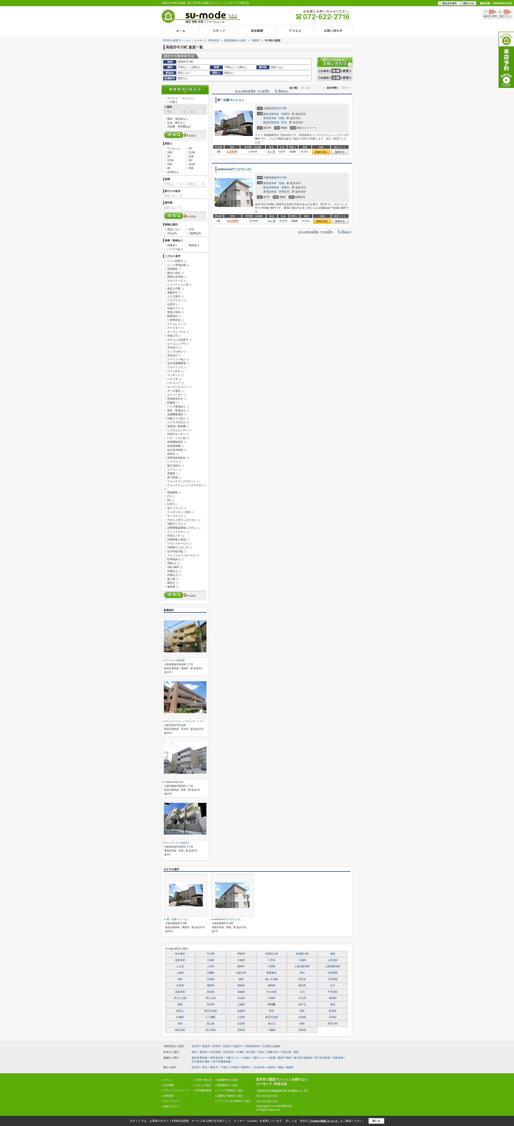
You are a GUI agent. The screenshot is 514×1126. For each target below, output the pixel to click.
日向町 (333, 1017)
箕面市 (237, 1046)
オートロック (176, 515)
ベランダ (174, 379)
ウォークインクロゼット (183, 481)
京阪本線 (338, 1057)
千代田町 (332, 992)
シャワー (174, 461)
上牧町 (180, 972)
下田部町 (332, 979)
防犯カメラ (175, 535)
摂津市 (216, 1046)
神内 (302, 972)
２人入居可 (175, 296)
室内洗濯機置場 (178, 363)
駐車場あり (175, 559)
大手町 (272, 960)
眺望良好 (174, 316)
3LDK (192, 164)
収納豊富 (174, 492)
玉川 (302, 992)
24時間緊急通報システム (183, 527)
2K (168, 156)
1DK (169, 152)
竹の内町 (271, 992)
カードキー (175, 327)
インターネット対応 (180, 512)
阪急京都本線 (271, 113)
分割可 (172, 304)
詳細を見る (321, 152)
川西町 (272, 966)
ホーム (167, 1079)
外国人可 (174, 335)
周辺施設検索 (203, 1090)
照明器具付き (176, 398)
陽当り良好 (175, 272)
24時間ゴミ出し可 (179, 547)
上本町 (211, 966)
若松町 (302, 1030)
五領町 (211, 979)
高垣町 (211, 992)
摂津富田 (284, 191)
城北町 (302, 985)
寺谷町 (241, 998)
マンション (188, 98)
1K (190, 148)
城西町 (211, 985)
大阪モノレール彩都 (263, 1057)
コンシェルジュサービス (183, 555)
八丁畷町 (210, 1017)
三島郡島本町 (252, 1046)
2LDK (170, 160)
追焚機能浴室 (176, 441)
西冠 (332, 1004)
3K (190, 160)
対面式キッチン (178, 434)
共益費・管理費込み (179, 126)
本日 (191, 229)
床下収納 (174, 477)
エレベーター (176, 394)
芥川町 (211, 953)
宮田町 (241, 1030)
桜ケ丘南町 (271, 979)
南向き (172, 582)
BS (170, 500)
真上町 (211, 1023)
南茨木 (214, 1067)
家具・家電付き (178, 410)
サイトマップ (171, 1101)
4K (168, 168)
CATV (172, 504)
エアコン (174, 469)
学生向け (174, 347)
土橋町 (241, 1004)
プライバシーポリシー (177, 1090)
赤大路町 (180, 953)
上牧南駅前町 (333, 966)
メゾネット (175, 375)
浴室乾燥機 (175, 445)
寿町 (180, 979)
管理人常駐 (175, 312)
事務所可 (174, 292)
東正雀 (250, 1052)
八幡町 (272, 1030)
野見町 (333, 1011)
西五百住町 (210, 1011)
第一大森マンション (230, 100)
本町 (180, 1023)
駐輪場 (172, 402)
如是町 (241, 1011)
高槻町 (241, 992)
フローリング (176, 367)
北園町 (211, 972)
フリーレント (176, 324)
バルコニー (175, 382)
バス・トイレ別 (178, 438)
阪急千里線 (284, 1057)
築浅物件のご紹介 (227, 1079)
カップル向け (176, 351)
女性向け (174, 355)
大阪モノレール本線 (237, 1057)
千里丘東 (285, 1052)
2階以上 (173, 563)
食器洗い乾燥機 (178, 426)
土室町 (241, 1017)
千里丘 (261, 1052)
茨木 (204, 1067)
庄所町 (180, 985)
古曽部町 (332, 972)
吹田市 (227, 1046)
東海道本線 (269, 118)
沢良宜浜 (228, 1052)
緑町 (302, 1023)
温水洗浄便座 (176, 449)
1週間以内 (195, 233)
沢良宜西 (215, 1052)
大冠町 (211, 960)
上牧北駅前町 (302, 966)
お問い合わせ (203, 1079)
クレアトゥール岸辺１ (178, 842)
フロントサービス (179, 543)
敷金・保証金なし (177, 118)
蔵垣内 (203, 1052)
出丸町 (302, 998)
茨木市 (196, 1046)
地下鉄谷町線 (322, 1057)
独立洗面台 (175, 465)
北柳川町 (241, 972)
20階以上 (174, 574)
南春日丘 (272, 1052)
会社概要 (169, 1085)
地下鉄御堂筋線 (222, 1061)
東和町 (333, 998)
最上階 (172, 578)
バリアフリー (176, 300)
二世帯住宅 (175, 320)
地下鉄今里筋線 (303, 1057)
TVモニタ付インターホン (183, 519)
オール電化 (175, 390)
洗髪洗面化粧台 (178, 457)
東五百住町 (271, 1017)
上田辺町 (332, 960)
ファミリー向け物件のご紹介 (234, 1101)
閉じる (376, 1120)
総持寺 (271, 1067)
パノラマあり (175, 249)
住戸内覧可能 (176, 551)
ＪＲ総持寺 (258, 1067)
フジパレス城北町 (175, 660)
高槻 (281, 118)
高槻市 (275, 108)
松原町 (241, 1023)
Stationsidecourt (174, 782)
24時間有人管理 (178, 539)
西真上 (180, 1011)
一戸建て (172, 102)
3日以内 (172, 233)
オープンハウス (178, 331)
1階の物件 (175, 567)
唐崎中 (241, 966)
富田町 (211, 1004)
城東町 (241, 985)
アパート (172, 98)
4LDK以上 (173, 172)
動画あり (194, 245)
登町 (302, 1011)
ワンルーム (173, 148)
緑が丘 (272, 1023)
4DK (191, 168)
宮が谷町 (210, 1030)
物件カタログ (171, 1106)
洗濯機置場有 (176, 414)
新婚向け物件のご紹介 (230, 1095)
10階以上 (174, 571)
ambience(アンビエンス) (234, 169)
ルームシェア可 (178, 343)
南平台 (302, 1004)
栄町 (241, 979)
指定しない (174, 229)
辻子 (332, 985)
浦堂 (332, 953)
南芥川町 (332, 1023)
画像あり (172, 245)
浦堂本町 (180, 960)
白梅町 (180, 1017)
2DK (191, 156)
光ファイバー (176, 508)
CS (170, 496)
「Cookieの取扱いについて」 (324, 1121)
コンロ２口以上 (178, 422)
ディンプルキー (178, 531)
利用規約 (169, 1095)
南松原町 (180, 1030)
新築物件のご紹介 (227, 1085)
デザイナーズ (176, 280)
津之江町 (210, 998)
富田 (284, 122)
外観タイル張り (178, 418)
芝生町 (302, 979)
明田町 (241, 953)
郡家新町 (271, 972)
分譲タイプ (175, 308)
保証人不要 (175, 288)
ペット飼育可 (176, 261)
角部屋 (172, 586)
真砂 (296, 1052)
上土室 (180, 966)
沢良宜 (235, 1067)
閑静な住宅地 (176, 276)
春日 (194, 1052)
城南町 (272, 985)
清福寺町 (180, 992)
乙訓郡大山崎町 (271, 1046)
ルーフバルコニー (179, 386)
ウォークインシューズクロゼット (185, 487)
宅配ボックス (176, 523)
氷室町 (302, 1017)
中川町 (283, 108)
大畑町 (302, 960)
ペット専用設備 (178, 265)
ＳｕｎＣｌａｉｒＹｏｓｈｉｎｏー (185, 721)
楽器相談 (174, 268)
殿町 (180, 1004)
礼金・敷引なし (176, 122)
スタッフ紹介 (203, 1085)
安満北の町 (271, 953)
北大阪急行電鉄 (201, 1061)
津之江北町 (180, 998)
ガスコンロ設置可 (179, 339)
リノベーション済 (179, 284)
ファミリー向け (178, 359)
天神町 (272, 998)
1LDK (192, 152)
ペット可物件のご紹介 (230, 1090)
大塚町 (241, 960)
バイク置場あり (178, 406)
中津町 (240, 1052)
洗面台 (172, 453)
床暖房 (172, 473)
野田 (271, 1011)
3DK (169, 164)
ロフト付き (175, 371)
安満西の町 (302, 953)
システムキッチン (179, 430)
